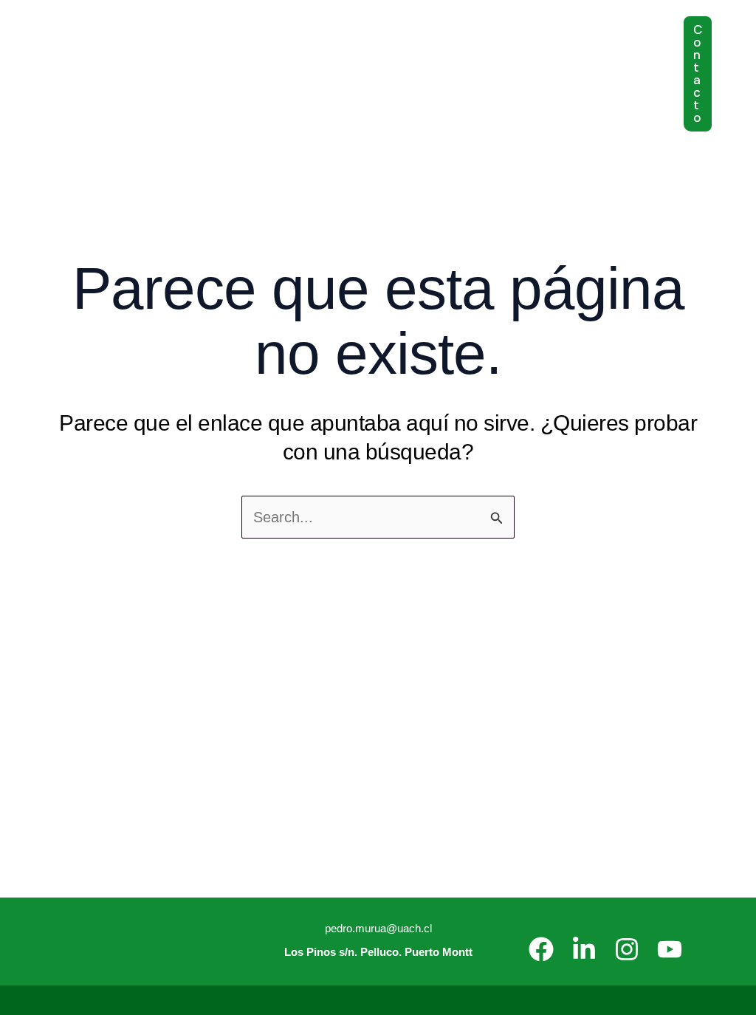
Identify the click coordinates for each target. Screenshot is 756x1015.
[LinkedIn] (584, 949)
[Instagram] (626, 949)
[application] (200, 37)
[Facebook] (541, 949)
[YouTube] (669, 949)
